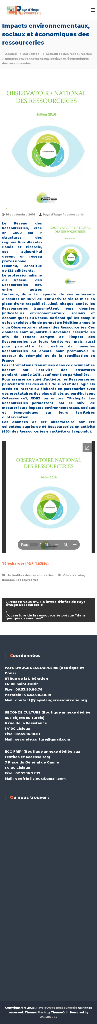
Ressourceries (27, 580)
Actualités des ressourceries (69, 54)
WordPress (48, 1017)
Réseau (8, 580)
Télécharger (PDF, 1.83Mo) (25, 564)
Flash (41, 1012)
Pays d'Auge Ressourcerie (63, 214)
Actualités (31, 54)
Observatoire (73, 575)
